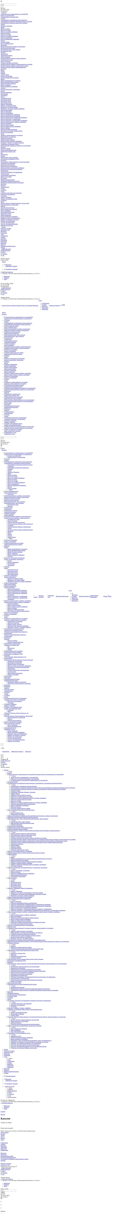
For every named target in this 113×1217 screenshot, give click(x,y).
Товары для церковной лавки (19, 1012)
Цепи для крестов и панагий (19, 1028)
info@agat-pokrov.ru (7, 272)
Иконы (12, 857)
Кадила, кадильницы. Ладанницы (20, 870)
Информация (4, 1150)
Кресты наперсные (16, 901)
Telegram (6, 278)
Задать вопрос (5, 1132)
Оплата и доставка (6, 1163)
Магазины (3, 1153)
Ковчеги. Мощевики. (16, 891)
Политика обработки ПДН (8, 1157)
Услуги (3, 1137)
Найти (2, 1192)
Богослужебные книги (17, 813)
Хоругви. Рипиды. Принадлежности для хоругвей (25, 1020)
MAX (5, 279)
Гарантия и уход (5, 1165)
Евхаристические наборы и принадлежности (23, 833)
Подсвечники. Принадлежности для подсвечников (25, 966)
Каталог (9, 773)
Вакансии (3, 1145)
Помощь (3, 1160)
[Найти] (2, 6)
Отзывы (3, 1144)
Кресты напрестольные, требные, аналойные (23, 915)
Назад (10, 771)
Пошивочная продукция (17, 987)
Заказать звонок (11, 1097)
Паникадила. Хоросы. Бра (18, 953)
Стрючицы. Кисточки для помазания (21, 1003)
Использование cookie (7, 1156)
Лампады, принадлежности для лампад (22, 931)
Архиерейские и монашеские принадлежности (24, 786)
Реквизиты (4, 1148)
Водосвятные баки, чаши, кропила (20, 821)
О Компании (4, 1142)
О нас (9, 1059)
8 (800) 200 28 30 (6, 249)
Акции (3, 1135)
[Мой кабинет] (1, 746)
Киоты (12, 881)
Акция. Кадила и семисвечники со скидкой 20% (24, 777)
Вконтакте (7, 276)
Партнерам (4, 1147)
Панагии (13, 946)
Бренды (3, 1138)
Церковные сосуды (16, 1036)
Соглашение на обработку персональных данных (14, 1159)
